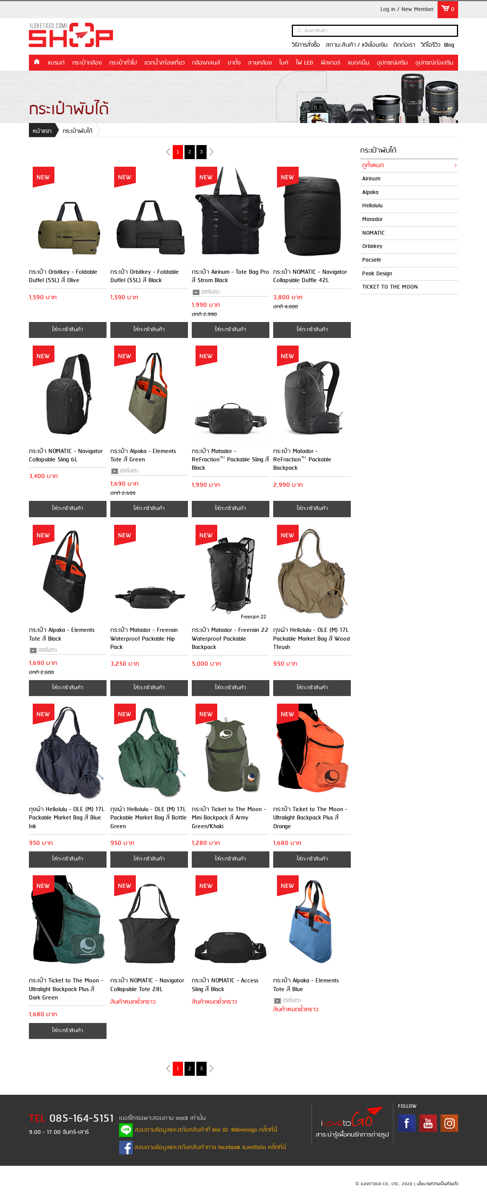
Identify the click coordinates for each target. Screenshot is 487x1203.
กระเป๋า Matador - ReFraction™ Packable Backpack (302, 460)
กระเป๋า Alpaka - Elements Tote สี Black (61, 634)
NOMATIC (373, 233)
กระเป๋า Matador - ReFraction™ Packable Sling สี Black (230, 460)
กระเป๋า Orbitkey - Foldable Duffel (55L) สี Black (144, 276)
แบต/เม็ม (358, 63)
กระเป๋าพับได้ (77, 131)
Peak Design (377, 273)
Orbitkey (372, 246)
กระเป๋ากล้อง (87, 63)
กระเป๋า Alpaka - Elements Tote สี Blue (306, 985)
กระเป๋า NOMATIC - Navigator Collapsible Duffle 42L (310, 276)
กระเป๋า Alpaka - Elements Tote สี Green (143, 455)
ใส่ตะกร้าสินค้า (67, 329)
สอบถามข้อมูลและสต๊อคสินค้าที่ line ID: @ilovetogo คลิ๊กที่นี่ (205, 1130)
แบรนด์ (56, 63)
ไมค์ (283, 63)
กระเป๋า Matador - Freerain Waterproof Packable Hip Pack (144, 638)
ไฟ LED (304, 63)
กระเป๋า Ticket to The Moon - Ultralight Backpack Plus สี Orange (310, 818)
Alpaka (370, 192)
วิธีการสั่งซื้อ (306, 45)
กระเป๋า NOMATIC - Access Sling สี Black (225, 985)
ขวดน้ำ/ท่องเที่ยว (165, 63)
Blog (449, 45)
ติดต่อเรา (404, 45)
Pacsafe (371, 260)
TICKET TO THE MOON (390, 287)
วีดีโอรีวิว (430, 45)
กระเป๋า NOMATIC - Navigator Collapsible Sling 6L (66, 455)
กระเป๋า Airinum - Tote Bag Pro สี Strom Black (230, 276)
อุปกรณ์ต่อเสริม (434, 63)
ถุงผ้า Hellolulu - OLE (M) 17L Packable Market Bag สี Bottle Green (148, 818)
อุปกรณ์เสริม (392, 63)
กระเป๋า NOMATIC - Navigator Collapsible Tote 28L (147, 985)
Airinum (371, 178)
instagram (449, 1123)
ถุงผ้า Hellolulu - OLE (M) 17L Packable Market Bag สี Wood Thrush (311, 638)
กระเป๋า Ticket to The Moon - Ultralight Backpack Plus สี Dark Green (66, 989)
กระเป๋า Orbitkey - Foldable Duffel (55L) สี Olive (63, 276)
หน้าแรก (36, 62)
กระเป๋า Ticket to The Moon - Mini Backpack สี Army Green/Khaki (229, 818)
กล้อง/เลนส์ (206, 63)
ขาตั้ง (234, 63)
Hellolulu (372, 205)
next (211, 151)
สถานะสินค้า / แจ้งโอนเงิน (357, 45)
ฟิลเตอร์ (330, 63)
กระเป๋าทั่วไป (123, 63)
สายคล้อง (260, 63)
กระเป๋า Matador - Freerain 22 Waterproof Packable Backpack (230, 638)
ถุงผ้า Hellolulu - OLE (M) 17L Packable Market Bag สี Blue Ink (67, 818)
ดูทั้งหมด (373, 165)
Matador (372, 219)
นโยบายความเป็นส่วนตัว (437, 1184)
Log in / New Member (407, 9)
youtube (428, 1123)
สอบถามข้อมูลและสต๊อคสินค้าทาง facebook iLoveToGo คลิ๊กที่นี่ (209, 1147)
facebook (406, 1123)
